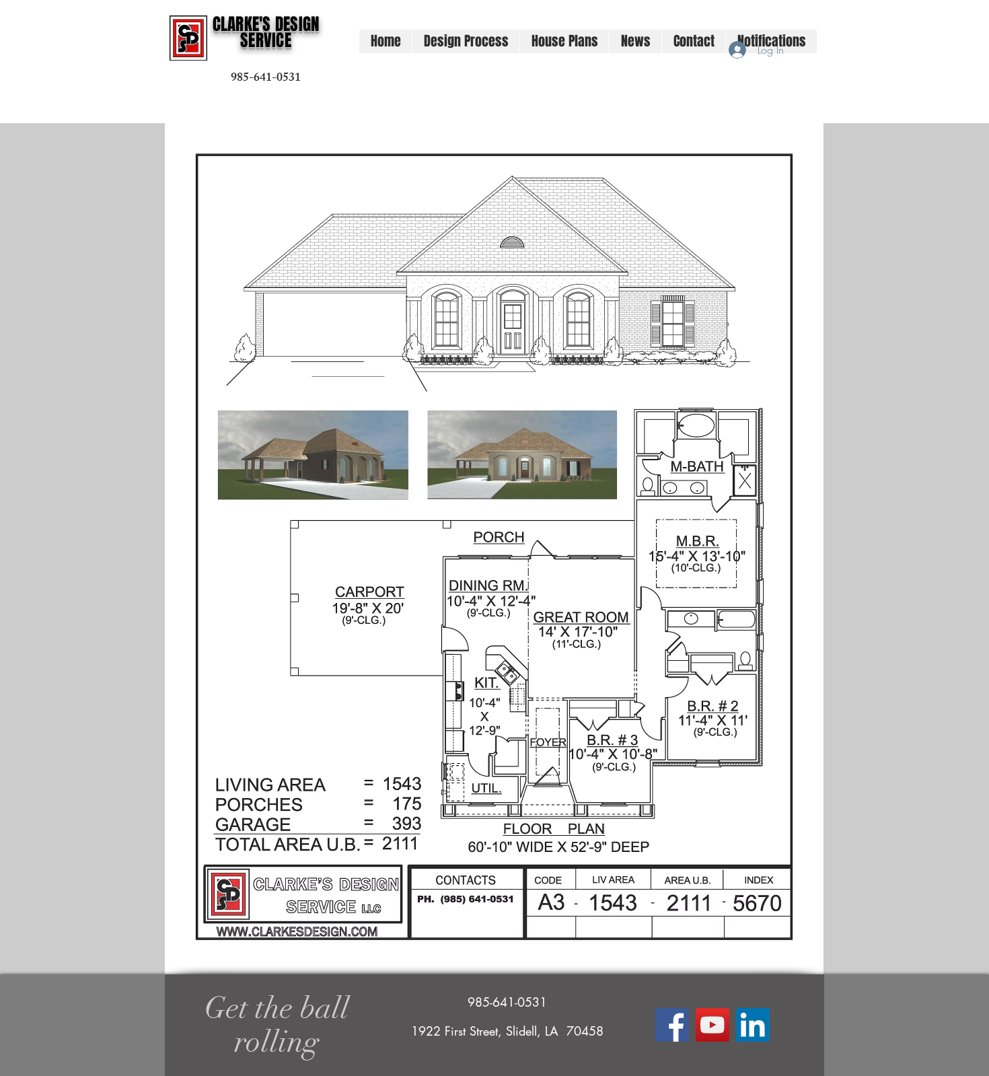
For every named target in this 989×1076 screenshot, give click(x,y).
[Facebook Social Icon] (672, 1025)
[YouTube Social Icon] (712, 1025)
